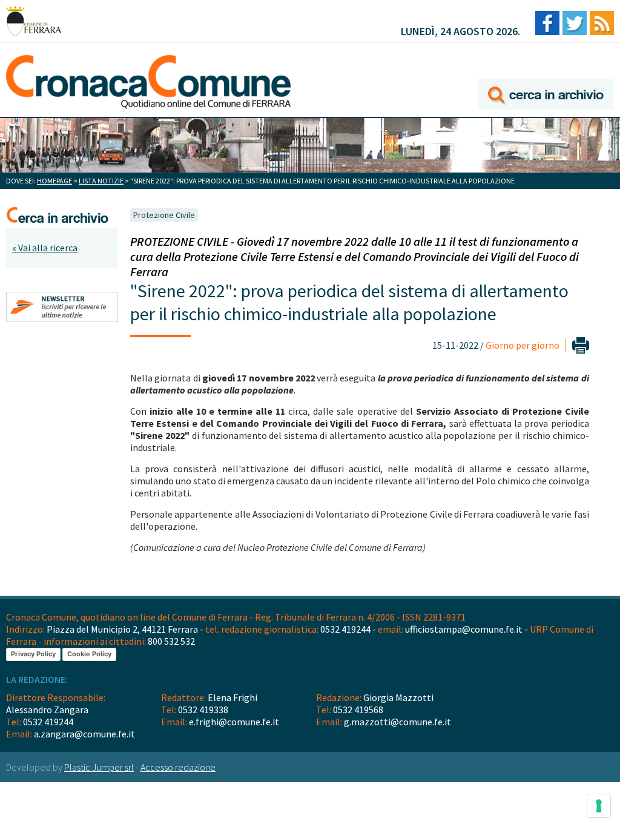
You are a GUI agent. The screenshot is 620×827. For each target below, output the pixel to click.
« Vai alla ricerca (45, 248)
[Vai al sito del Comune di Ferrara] (33, 21)
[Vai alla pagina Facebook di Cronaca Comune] (547, 24)
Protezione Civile (164, 214)
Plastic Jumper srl (99, 767)
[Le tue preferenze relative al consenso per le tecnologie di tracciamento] (598, 805)
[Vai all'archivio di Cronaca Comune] (546, 77)
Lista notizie (101, 180)
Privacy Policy (33, 654)
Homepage (54, 180)
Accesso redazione (178, 767)
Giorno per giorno (522, 345)
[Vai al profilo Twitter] (574, 24)
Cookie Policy (89, 654)
